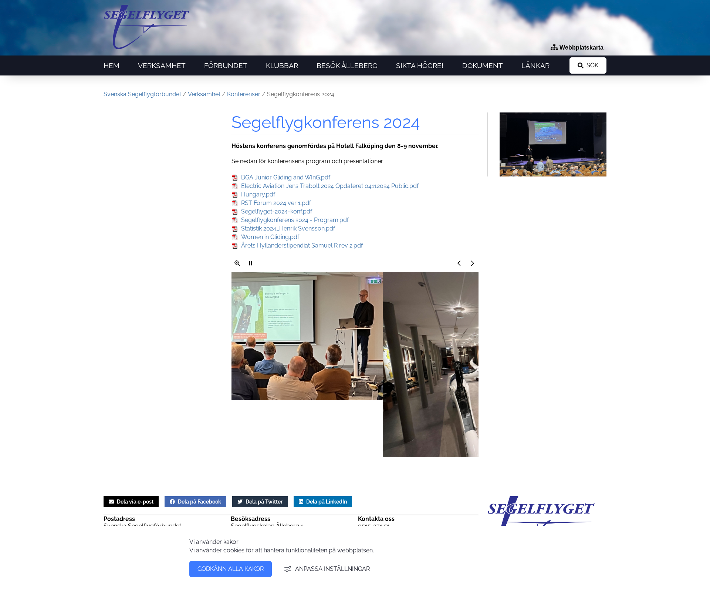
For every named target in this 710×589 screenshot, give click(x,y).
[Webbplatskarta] (577, 47)
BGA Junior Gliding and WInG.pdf (285, 177)
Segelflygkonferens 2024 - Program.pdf (295, 219)
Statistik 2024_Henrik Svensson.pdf (288, 228)
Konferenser (243, 94)
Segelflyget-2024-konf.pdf (276, 211)
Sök (592, 65)
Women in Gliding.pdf (270, 236)
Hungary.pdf (258, 194)
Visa (237, 263)
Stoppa (251, 263)
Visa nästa (473, 263)
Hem (111, 65)
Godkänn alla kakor (230, 568)
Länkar (535, 65)
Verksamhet (162, 65)
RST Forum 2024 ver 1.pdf (276, 202)
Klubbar (282, 65)
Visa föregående (459, 263)
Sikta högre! (419, 65)
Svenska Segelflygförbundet (142, 94)
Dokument (482, 65)
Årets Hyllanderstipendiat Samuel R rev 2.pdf (302, 245)
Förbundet (225, 65)
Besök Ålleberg (347, 65)
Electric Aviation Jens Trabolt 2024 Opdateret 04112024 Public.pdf (330, 185)
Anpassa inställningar (332, 568)
